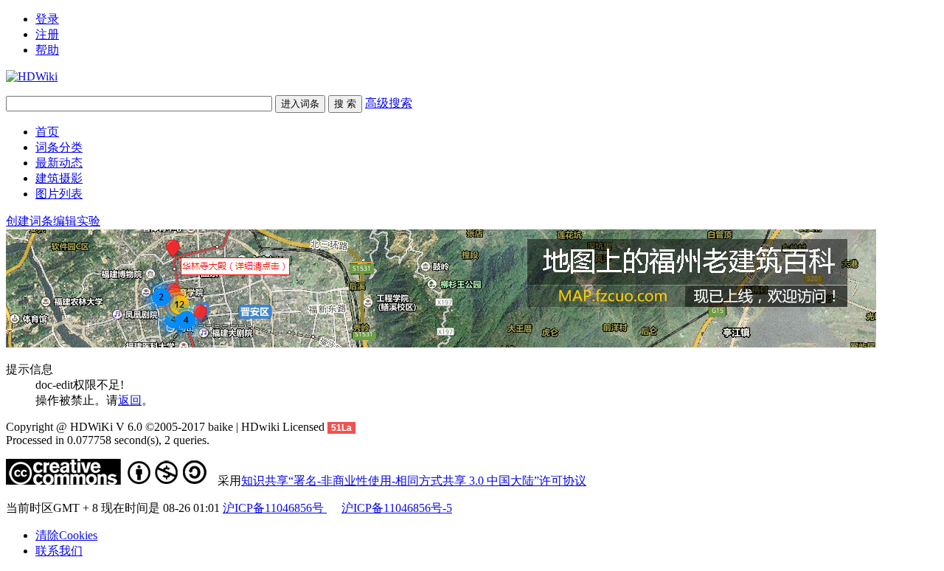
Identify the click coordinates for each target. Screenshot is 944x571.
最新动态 (59, 162)
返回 (130, 400)
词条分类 (59, 147)
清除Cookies (66, 535)
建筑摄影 (59, 178)
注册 (47, 34)
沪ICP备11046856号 (275, 508)
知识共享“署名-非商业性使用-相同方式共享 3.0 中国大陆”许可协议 (413, 480)
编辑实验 (76, 221)
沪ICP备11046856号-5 (396, 508)
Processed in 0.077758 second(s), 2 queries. (107, 440)
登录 (47, 19)
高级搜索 (388, 103)
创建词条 (29, 221)
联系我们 (59, 550)
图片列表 (59, 193)
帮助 (47, 50)
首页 (47, 131)
